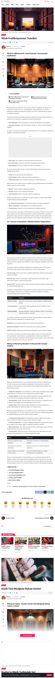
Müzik (3, 34)
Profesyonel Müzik (32, 486)
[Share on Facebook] (8, 42)
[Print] (17, 42)
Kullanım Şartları (25, 675)
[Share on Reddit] (3, 68)
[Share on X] (10, 42)
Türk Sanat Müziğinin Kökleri (16, 472)
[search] (45, 1)
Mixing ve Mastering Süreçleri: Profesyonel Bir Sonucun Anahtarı (39, 97)
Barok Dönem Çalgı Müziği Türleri (17, 475)
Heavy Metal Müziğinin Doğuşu (16, 470)
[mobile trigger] (2, 1)
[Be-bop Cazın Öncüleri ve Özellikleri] (48, 540)
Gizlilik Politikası (15, 675)
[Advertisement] (30, 147)
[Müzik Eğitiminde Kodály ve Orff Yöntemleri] (21, 540)
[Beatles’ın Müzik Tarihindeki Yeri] (7, 540)
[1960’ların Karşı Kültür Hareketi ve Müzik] (34, 540)
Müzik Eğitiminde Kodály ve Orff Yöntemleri (19, 548)
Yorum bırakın (48, 526)
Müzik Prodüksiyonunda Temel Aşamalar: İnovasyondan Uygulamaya (19, 97)
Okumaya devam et (27, 635)
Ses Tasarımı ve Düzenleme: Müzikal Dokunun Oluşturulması (18, 101)
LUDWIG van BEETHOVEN (15, 477)
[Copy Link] (15, 42)
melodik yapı (15, 486)
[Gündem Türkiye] (7, 1)
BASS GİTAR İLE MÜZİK (14, 480)
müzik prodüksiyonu (23, 486)
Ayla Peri (8, 46)
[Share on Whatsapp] (12, 42)
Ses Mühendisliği (41, 486)
